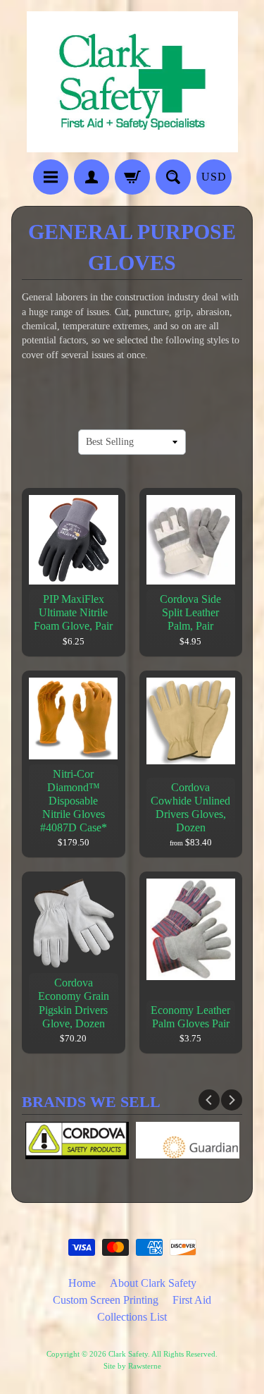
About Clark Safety (153, 1283)
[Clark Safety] (132, 143)
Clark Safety (128, 1354)
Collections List (132, 1317)
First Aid (191, 1300)
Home (82, 1283)
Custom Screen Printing (105, 1300)
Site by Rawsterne (132, 1366)
